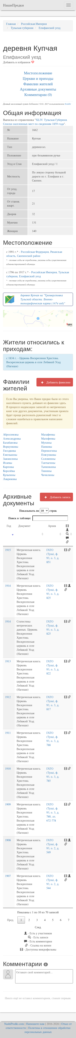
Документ (24, 526)
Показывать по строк (38, 510)
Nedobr (68, 103)
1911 (8, 733)
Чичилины (47, 475)
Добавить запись (59, 497)
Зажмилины (10, 459)
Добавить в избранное (17, 62)
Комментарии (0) (38, 94)
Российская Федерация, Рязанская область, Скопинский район (34, 254)
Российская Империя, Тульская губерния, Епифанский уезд (37, 274)
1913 (8, 661)
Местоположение (38, 72)
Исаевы (7, 463)
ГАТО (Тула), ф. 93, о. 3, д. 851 (52, 556)
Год (9, 526)
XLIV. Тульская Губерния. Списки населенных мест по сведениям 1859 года (35, 122)
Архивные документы (38, 89)
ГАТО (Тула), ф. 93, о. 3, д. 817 (52, 703)
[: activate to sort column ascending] (67, 534)
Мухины (46, 442)
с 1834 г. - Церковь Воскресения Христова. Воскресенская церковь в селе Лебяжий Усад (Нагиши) (33, 362)
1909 (8, 804)
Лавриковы (10, 479)
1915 (8, 550)
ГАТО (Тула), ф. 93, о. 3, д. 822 (52, 667)
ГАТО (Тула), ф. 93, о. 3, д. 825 (52, 592)
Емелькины (10, 455)
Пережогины (49, 451)
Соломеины (48, 459)
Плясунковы (48, 455)
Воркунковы (10, 446)
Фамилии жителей (38, 83)
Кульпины (9, 475)
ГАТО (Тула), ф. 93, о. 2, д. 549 (52, 846)
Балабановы (10, 442)
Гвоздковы (9, 451)
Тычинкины (48, 467)
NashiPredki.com (14, 1024)
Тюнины (46, 471)
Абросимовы (10, 434)
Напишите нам (35, 1024)
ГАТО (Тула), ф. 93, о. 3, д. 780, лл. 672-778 (52, 812)
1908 (8, 840)
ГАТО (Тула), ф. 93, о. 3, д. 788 (52, 739)
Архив (52, 526)
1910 (8, 768)
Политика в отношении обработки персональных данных (48, 1030)
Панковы (46, 446)
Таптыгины (48, 463)
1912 (8, 697)
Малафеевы (48, 434)
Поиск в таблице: (19, 518)
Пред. (10, 920)
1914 (8, 586)
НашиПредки (13, 5)
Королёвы (9, 471)
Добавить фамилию (58, 382)
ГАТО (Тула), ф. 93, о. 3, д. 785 (52, 775)
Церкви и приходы (38, 78)
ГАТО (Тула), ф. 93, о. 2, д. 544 (52, 882)
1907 (8, 876)
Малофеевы (48, 438)
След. (38, 927)
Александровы (12, 438)
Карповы (8, 467)
